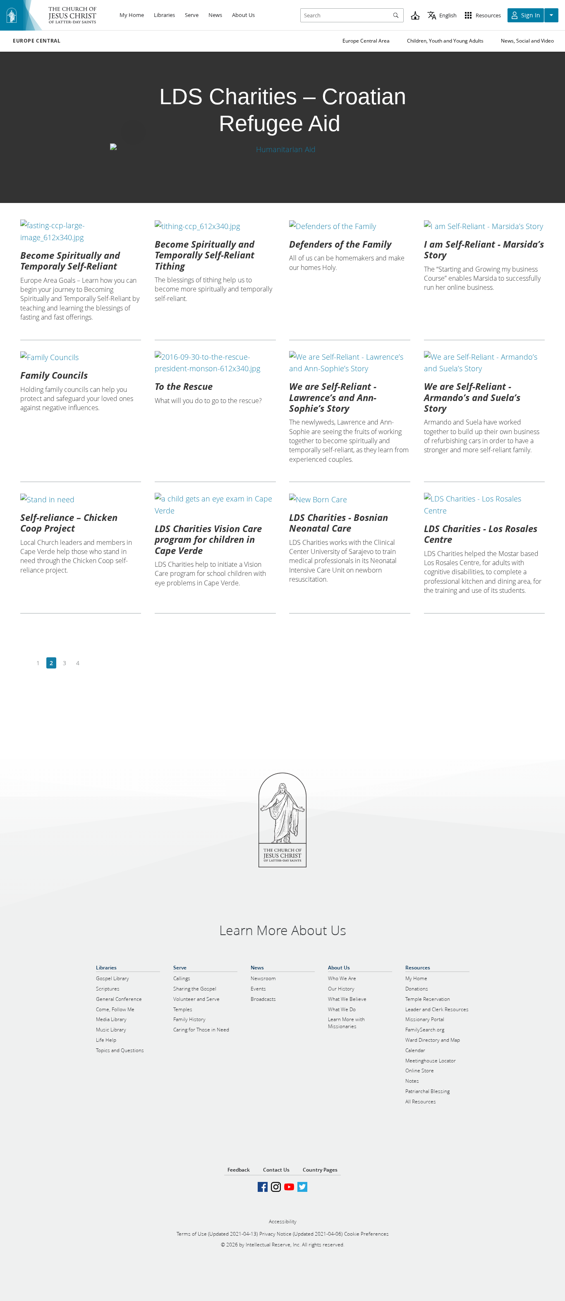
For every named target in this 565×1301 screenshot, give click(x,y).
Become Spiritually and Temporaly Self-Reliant (70, 260)
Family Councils (54, 375)
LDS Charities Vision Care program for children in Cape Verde (208, 539)
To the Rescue (184, 386)
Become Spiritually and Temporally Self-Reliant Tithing (204, 255)
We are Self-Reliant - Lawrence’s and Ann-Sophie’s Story (332, 397)
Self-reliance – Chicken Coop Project (68, 522)
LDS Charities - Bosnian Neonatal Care (338, 522)
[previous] (25, 663)
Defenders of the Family (340, 244)
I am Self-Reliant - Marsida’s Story (484, 249)
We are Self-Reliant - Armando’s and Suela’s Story (472, 397)
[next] (91, 663)
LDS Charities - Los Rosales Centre (480, 533)
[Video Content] (282, 149)
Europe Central (36, 41)
